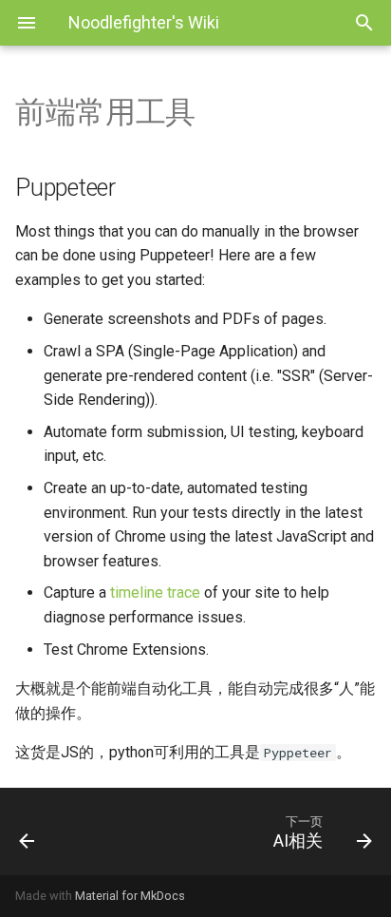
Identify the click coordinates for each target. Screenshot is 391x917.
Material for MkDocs (130, 895)
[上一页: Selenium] (52, 831)
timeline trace (155, 592)
